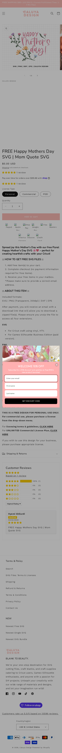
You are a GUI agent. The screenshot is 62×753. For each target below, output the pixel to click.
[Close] (56, 365)
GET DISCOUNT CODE (31, 401)
